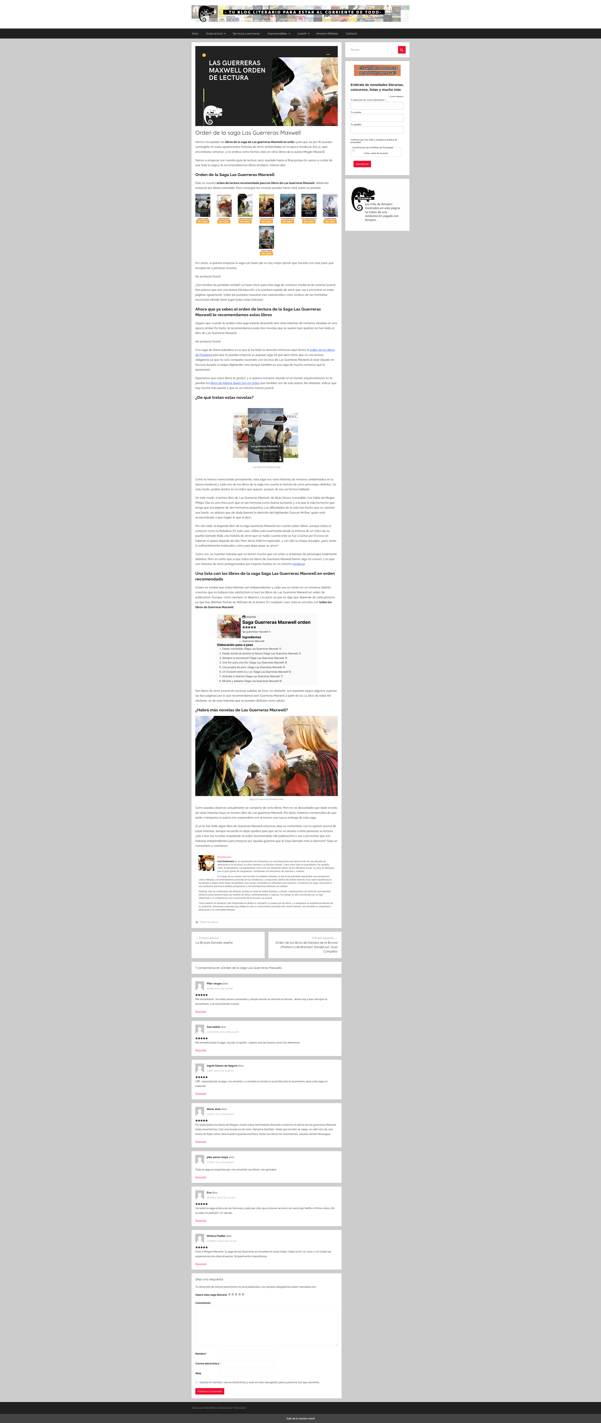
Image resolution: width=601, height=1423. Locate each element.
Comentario (203, 1302)
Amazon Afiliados (327, 33)
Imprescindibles (277, 33)
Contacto (351, 33)
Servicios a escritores (246, 33)
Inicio (195, 33)
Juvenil (301, 33)
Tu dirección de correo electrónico (368, 99)
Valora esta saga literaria (211, 1294)
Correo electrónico (208, 1363)
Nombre (201, 1353)
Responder (200, 1011)
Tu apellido (356, 124)
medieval (299, 564)
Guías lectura (214, 33)
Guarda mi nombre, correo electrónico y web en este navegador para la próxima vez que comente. (259, 1382)
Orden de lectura (209, 922)
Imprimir (251, 616)
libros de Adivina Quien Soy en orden (235, 383)
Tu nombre (356, 112)
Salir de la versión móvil (301, 1418)
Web (198, 1373)
